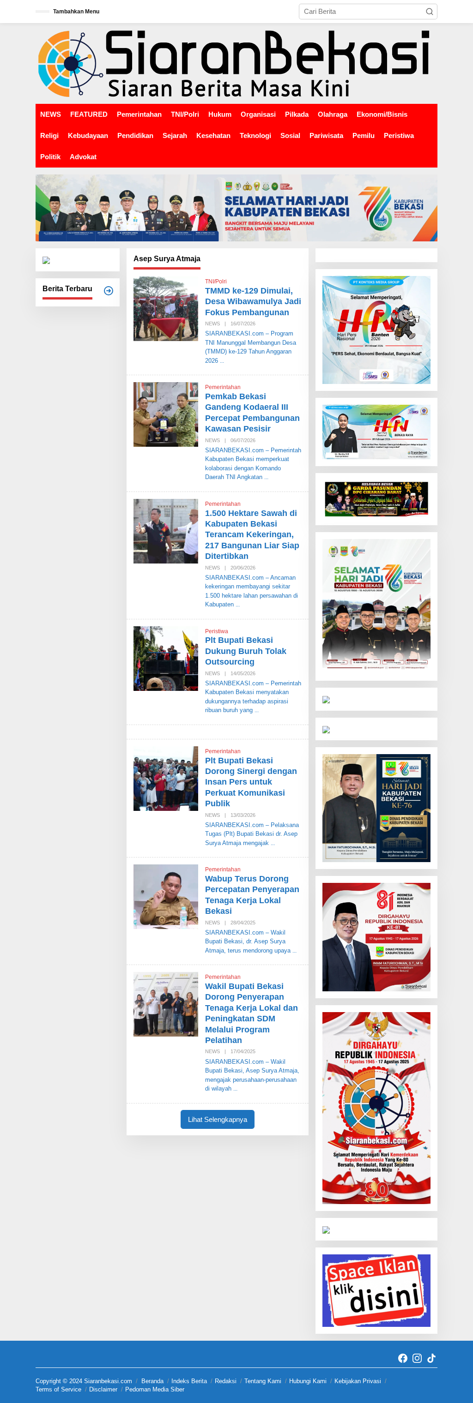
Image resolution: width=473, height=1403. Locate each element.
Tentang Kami (262, 1381)
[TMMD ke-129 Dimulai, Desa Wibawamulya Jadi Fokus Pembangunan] (222, 361)
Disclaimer (103, 1389)
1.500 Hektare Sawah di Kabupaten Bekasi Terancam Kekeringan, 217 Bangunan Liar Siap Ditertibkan (252, 535)
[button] (429, 11)
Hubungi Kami (308, 1381)
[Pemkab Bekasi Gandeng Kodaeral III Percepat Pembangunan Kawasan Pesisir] (266, 477)
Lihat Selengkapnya (217, 1119)
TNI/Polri (216, 281)
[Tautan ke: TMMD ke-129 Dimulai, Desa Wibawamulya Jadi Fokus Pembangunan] (165, 308)
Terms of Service (58, 1389)
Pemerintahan (223, 387)
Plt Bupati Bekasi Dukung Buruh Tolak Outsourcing (245, 651)
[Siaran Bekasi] (236, 63)
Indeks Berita (189, 1381)
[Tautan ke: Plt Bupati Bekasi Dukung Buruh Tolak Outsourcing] (165, 658)
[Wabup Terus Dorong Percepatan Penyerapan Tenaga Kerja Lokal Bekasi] (294, 950)
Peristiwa (216, 631)
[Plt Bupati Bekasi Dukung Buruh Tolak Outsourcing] (257, 710)
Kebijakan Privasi (357, 1381)
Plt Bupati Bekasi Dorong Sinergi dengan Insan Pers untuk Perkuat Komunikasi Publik (251, 782)
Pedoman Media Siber (154, 1389)
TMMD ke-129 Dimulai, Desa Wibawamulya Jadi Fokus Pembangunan (253, 301)
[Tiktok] (431, 1358)
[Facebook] (403, 1358)
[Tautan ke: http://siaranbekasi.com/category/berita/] (108, 290)
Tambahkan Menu (76, 11)
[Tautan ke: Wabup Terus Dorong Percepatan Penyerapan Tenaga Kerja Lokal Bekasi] (165, 896)
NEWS (212, 323)
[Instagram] (417, 1358)
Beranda (152, 1381)
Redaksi (225, 1381)
